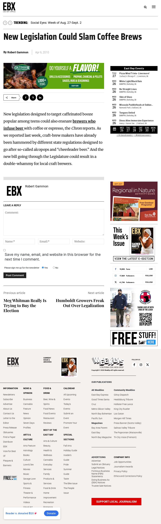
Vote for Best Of (9, 453)
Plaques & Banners (8, 463)
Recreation (48, 502)
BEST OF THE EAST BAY (50, 432)
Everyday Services (47, 467)
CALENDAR (69, 388)
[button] (145, 7)
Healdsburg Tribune (123, 399)
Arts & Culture (50, 441)
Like (151, 269)
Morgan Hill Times (122, 418)
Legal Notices (98, 467)
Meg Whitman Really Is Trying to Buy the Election (24, 305)
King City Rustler (122, 409)
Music (26, 474)
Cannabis (28, 404)
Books (26, 455)
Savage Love (29, 478)
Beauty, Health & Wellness (47, 450)
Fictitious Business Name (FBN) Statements (101, 474)
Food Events (49, 413)
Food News (48, 409)
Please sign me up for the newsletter (21, 267)
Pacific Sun (97, 418)
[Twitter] (33, 97)
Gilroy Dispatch (121, 395)
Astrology (28, 450)
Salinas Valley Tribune (124, 428)
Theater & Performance (29, 495)
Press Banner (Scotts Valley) (127, 423)
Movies (26, 469)
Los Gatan (119, 413)
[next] (10, 23)
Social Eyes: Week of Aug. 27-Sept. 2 (56, 23)
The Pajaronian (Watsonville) (128, 432)
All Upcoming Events (70, 397)
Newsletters (9, 394)
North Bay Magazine (101, 437)
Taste (66, 478)
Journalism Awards (123, 466)
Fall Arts (68, 445)
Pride (66, 464)
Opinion (27, 418)
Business (27, 399)
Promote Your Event (70, 425)
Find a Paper (9, 437)
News (26, 413)
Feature (27, 409)
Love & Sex (28, 464)
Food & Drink (49, 488)
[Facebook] (25, 97)
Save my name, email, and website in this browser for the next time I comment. (53, 256)
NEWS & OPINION (27, 390)
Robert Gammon (17, 52)
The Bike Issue (70, 483)
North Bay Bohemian (102, 413)
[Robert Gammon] (14, 190)
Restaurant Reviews (48, 420)
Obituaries (8, 432)
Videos (26, 502)
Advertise (7, 404)
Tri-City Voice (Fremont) (125, 437)
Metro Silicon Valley (101, 409)
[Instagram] (140, 364)
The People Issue (69, 490)
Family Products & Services (48, 479)
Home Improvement (49, 495)
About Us (7, 409)
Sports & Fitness (27, 485)
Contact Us (8, 413)
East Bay (96, 432)
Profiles (27, 427)
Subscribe (8, 399)
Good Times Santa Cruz (100, 401)
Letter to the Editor (9, 420)
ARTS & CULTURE (28, 437)
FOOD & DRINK (47, 390)
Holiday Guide (70, 450)
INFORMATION (10, 388)
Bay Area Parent (99, 428)
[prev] (5, 23)
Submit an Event (68, 415)
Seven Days (28, 423)
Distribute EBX (8, 444)
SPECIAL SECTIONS (69, 437)
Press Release (10, 427)
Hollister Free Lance (123, 404)
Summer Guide (68, 471)
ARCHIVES (47, 360)
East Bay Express (100, 395)
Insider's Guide (67, 457)
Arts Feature (29, 445)
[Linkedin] (40, 97)
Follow (149, 275)
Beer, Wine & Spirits (49, 401)
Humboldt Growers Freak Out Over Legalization (80, 303)
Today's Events (67, 406)
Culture (26, 460)
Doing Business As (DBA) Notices (100, 481)
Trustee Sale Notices (101, 486)
